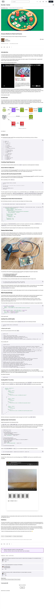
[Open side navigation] (53, 4)
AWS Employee (7, 40)
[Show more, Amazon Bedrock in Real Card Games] (11, 47)
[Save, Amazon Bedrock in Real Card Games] (9, 47)
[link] (16, 7)
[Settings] (43, 1)
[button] (37, 1)
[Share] (7, 47)
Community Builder (7, 567)
